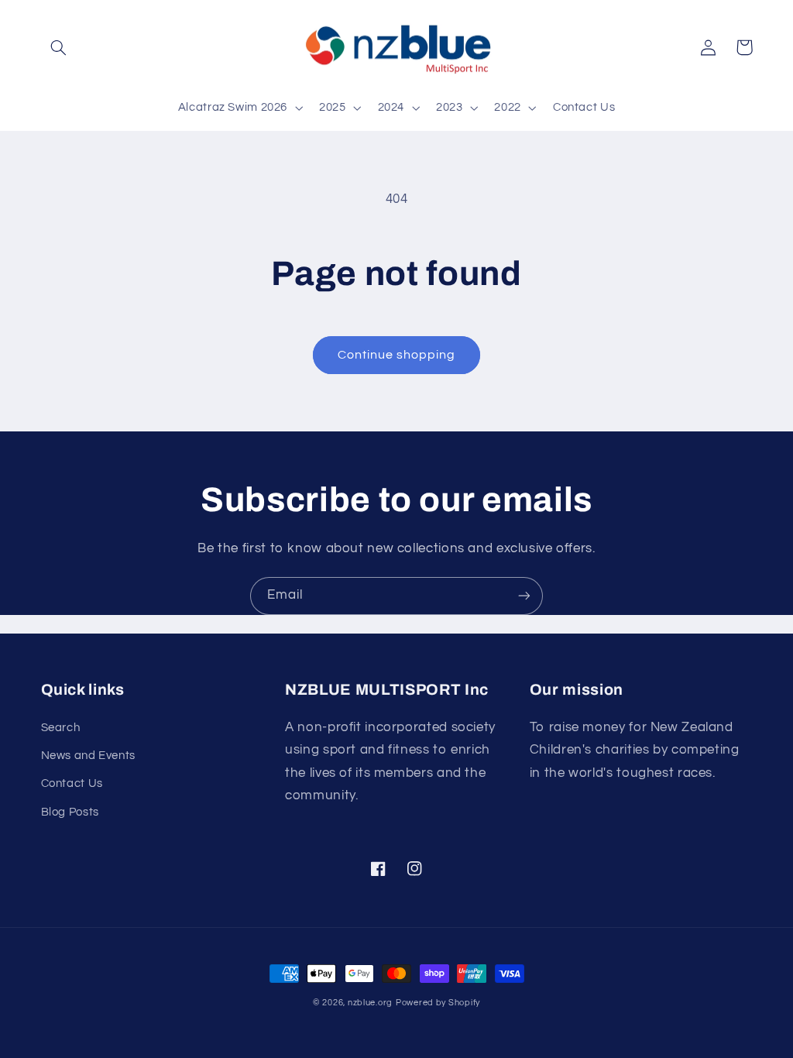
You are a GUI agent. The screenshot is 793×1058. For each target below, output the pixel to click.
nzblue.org (370, 1002)
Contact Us (72, 783)
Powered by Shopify (438, 1002)
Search (61, 727)
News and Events (88, 755)
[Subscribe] (524, 596)
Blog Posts (70, 812)
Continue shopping (397, 355)
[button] (59, 47)
